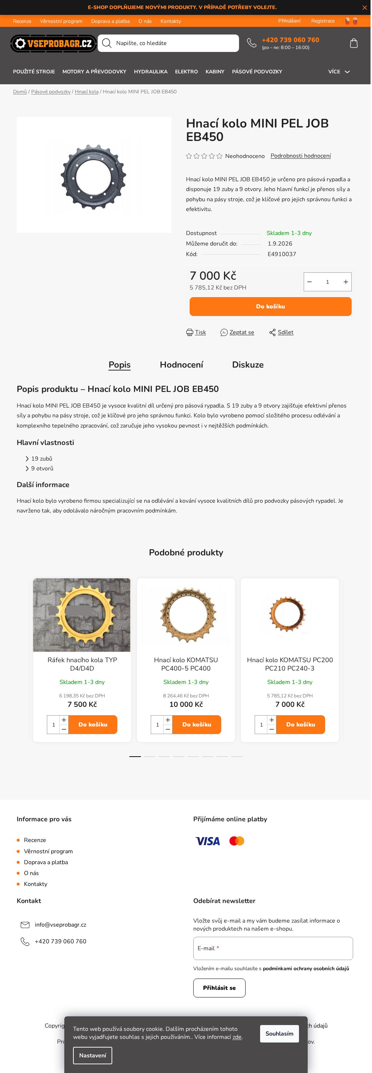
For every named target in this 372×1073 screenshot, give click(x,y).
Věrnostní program (61, 21)
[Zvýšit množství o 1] (345, 282)
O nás (145, 21)
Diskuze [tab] (248, 365)
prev (22, 674)
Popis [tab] (120, 365)
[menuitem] (33, 72)
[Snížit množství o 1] (309, 282)
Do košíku (270, 307)
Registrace (323, 20)
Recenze (22, 21)
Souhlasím (280, 1034)
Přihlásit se (219, 988)
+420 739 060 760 (290, 40)
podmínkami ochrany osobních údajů (306, 968)
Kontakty (171, 21)
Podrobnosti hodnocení (301, 156)
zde (237, 1037)
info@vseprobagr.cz (60, 925)
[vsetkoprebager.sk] (355, 21)
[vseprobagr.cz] (344, 21)
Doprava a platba (110, 21)
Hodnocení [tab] (181, 365)
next (349, 674)
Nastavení (92, 1056)
